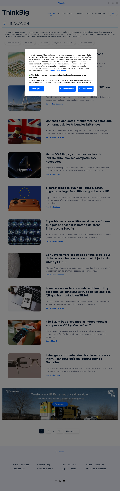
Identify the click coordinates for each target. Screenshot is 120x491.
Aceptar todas (85, 89)
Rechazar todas (67, 89)
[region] (61, 72)
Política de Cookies (58, 70)
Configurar (36, 89)
